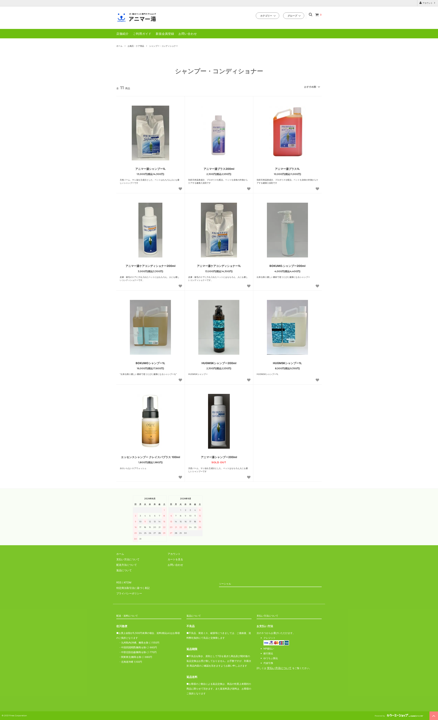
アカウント (427, 3)
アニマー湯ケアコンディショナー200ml (150, 266)
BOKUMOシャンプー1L (150, 363)
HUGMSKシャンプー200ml (219, 363)
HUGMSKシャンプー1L (287, 363)
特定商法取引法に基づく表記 (133, 588)
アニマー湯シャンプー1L (150, 168)
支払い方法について (279, 668)
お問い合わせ (187, 33)
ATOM (127, 582)
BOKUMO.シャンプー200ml (287, 266)
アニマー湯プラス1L (287, 168)
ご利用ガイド (142, 33)
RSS (118, 582)
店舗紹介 (122, 33)
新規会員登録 (165, 33)
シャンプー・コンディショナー (163, 46)
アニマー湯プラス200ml (219, 168)
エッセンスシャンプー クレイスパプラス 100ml (150, 457)
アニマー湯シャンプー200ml (219, 457)
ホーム (119, 46)
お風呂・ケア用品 (136, 46)
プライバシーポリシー (129, 593)
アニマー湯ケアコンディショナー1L (219, 266)
